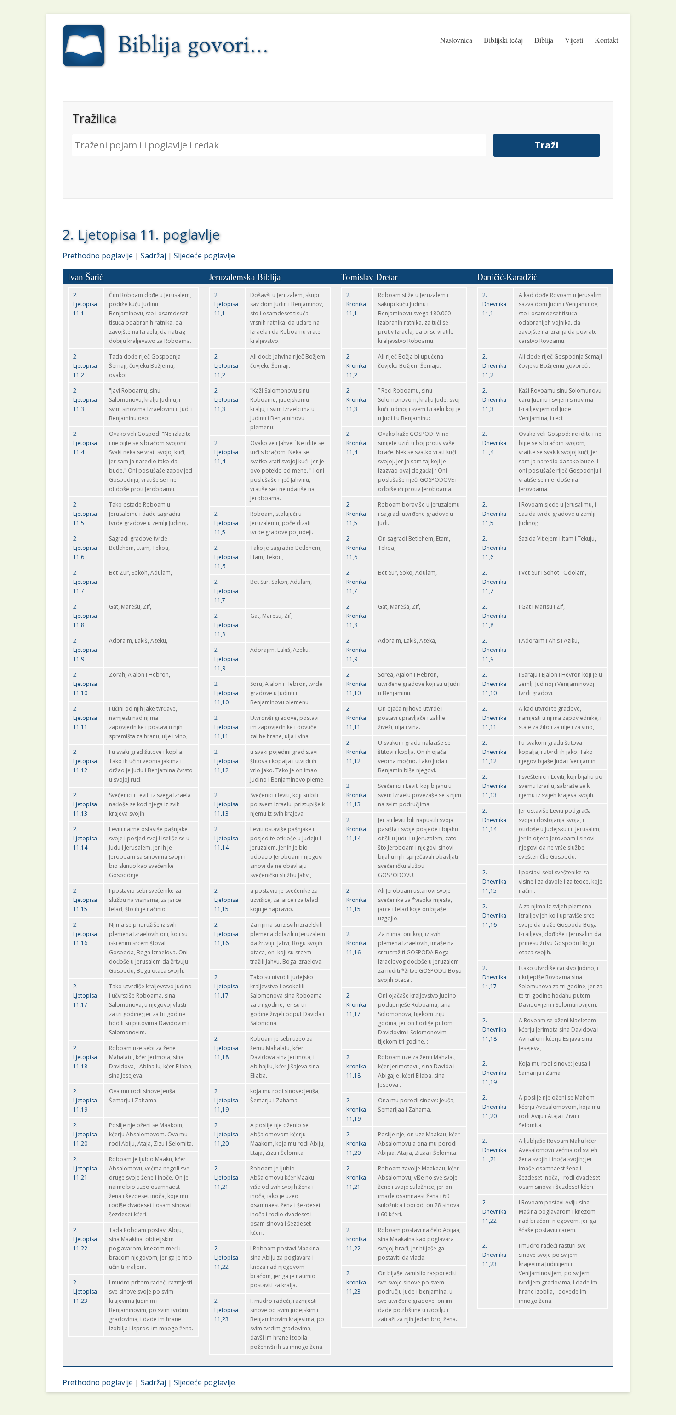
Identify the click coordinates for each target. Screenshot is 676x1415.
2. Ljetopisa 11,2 (85, 366)
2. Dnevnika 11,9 (494, 650)
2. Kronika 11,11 (356, 718)
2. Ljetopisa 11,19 (85, 1100)
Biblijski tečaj (503, 40)
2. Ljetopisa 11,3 (85, 400)
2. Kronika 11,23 (356, 1282)
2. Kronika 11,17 (356, 1005)
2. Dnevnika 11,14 (494, 820)
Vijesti (574, 40)
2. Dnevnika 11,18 (494, 1029)
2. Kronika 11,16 (356, 943)
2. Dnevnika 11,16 (494, 915)
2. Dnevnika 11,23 (494, 1255)
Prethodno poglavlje (98, 256)
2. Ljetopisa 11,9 (85, 650)
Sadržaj (153, 256)
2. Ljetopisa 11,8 (85, 616)
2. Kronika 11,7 (356, 582)
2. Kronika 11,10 (356, 684)
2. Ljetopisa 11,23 (85, 1291)
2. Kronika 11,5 (356, 514)
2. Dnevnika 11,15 (494, 881)
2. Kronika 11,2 (356, 366)
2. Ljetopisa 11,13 (85, 804)
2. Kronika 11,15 (356, 900)
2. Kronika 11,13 (356, 795)
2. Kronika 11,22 (356, 1239)
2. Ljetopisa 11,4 (85, 443)
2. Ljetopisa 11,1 (85, 304)
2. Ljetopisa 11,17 (85, 995)
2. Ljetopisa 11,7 (85, 582)
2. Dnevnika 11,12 (494, 752)
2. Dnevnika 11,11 (494, 718)
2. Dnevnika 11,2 (494, 366)
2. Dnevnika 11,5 (494, 514)
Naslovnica (456, 40)
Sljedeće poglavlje (204, 256)
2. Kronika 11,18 (356, 1066)
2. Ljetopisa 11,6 (85, 548)
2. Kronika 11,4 (356, 443)
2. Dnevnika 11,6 (494, 548)
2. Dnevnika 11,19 (494, 1073)
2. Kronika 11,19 (356, 1109)
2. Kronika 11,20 (356, 1143)
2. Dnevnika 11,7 (494, 582)
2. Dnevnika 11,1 (494, 304)
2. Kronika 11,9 (356, 650)
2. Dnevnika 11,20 (494, 1107)
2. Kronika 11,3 (356, 400)
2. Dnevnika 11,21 (494, 1150)
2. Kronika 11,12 (356, 752)
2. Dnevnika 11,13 (494, 786)
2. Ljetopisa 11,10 (85, 684)
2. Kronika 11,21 (356, 1177)
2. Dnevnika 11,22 (494, 1211)
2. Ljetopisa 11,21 (85, 1168)
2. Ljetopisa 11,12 (85, 761)
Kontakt (606, 40)
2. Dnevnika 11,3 (494, 400)
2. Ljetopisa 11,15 (85, 900)
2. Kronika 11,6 (356, 548)
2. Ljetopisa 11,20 (85, 1134)
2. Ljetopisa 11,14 (85, 838)
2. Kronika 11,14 (356, 829)
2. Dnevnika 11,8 (494, 616)
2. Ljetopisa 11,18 (85, 1057)
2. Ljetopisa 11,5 (85, 514)
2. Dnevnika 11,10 (494, 684)
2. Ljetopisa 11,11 (85, 718)
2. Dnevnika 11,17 (494, 977)
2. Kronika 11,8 (356, 616)
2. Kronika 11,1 (356, 304)
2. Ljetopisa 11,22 (85, 1239)
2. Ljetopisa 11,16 (85, 934)
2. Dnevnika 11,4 (494, 443)
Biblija (543, 40)
